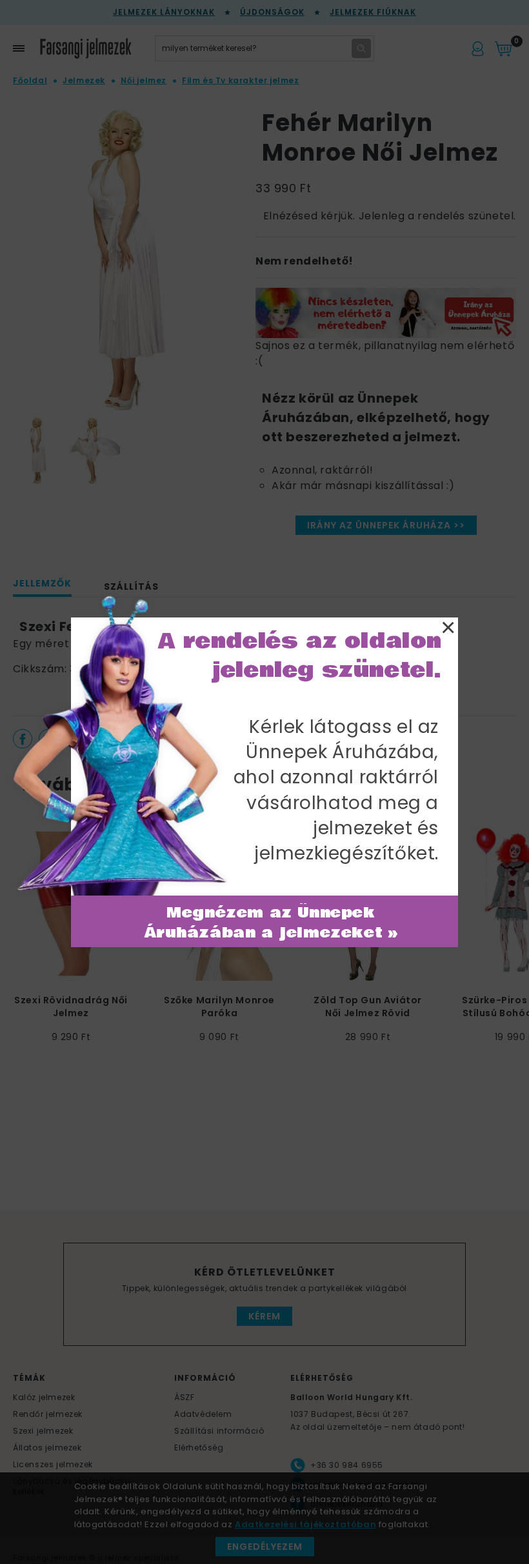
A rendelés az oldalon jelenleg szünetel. (300, 656)
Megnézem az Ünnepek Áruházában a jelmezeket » (271, 923)
